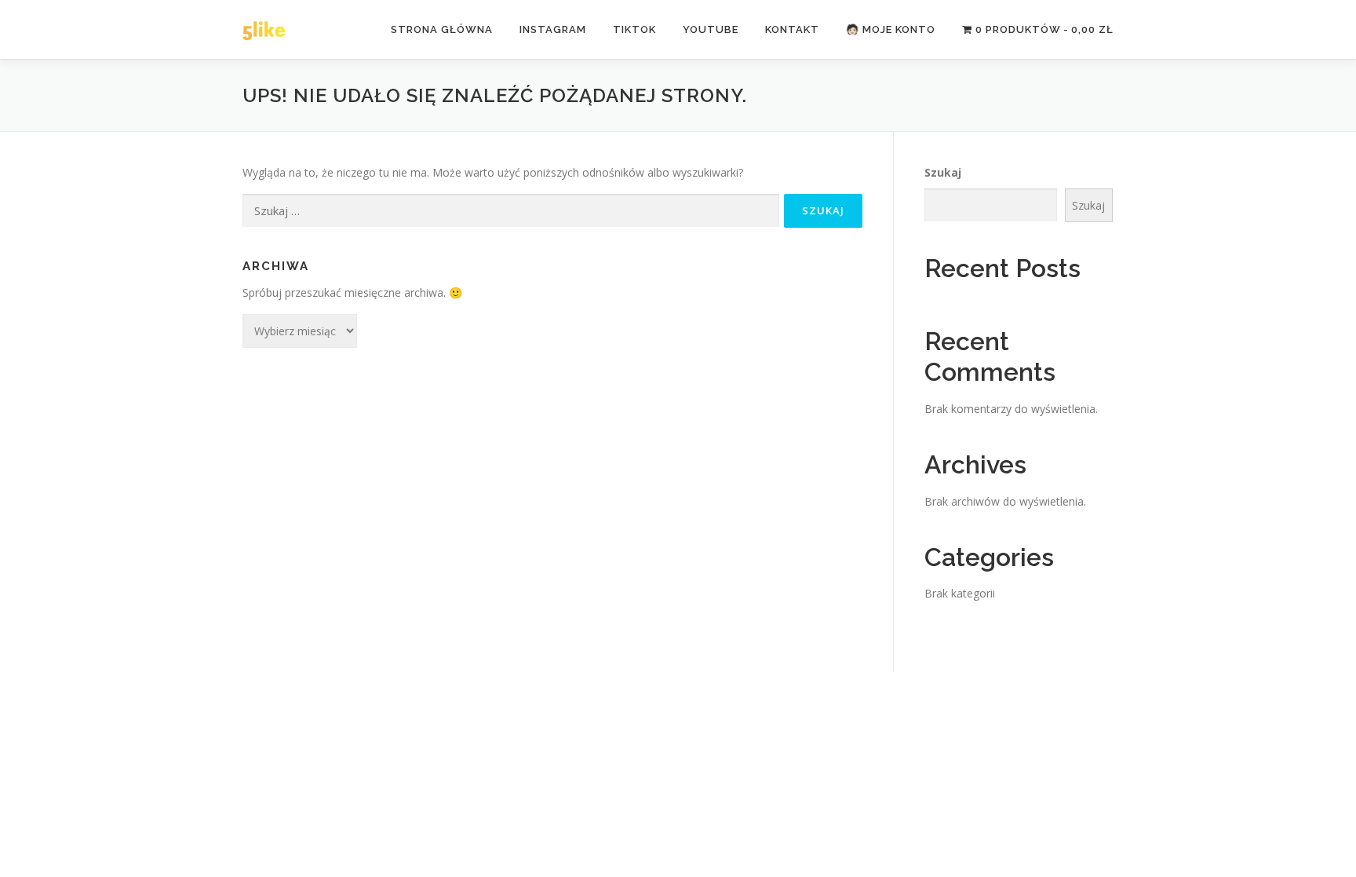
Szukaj (942, 172)
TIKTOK (634, 29)
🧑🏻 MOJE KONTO (890, 29)
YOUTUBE (710, 29)
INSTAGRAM (552, 29)
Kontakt (792, 29)
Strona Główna (442, 29)
